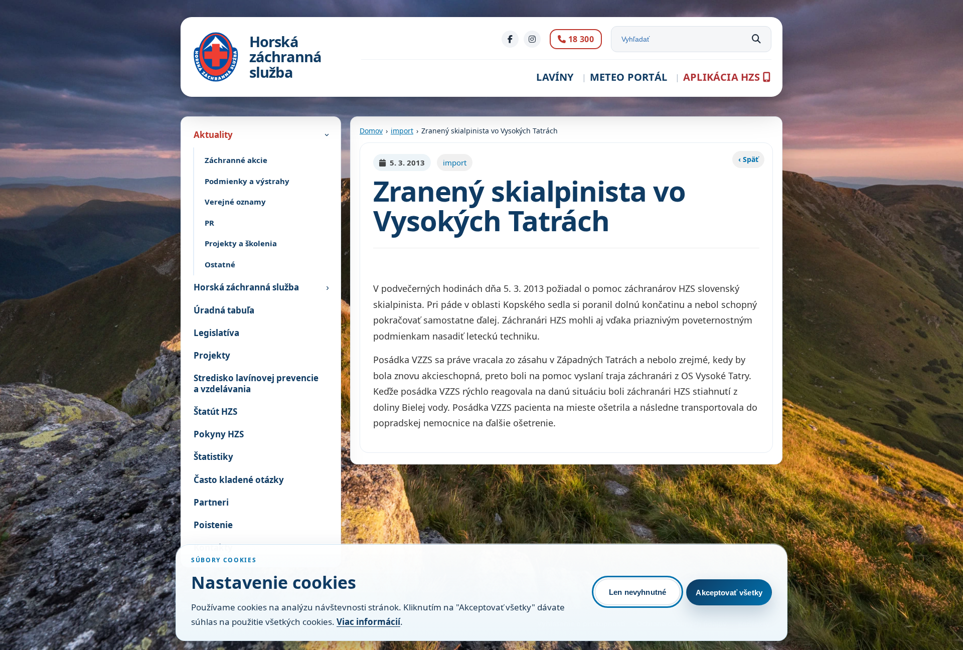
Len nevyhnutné (637, 592)
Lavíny (554, 77)
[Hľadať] (756, 39)
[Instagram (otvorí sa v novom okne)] (532, 39)
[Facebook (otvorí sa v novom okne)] (510, 39)
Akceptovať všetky (729, 592)
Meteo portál (628, 77)
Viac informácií (368, 621)
